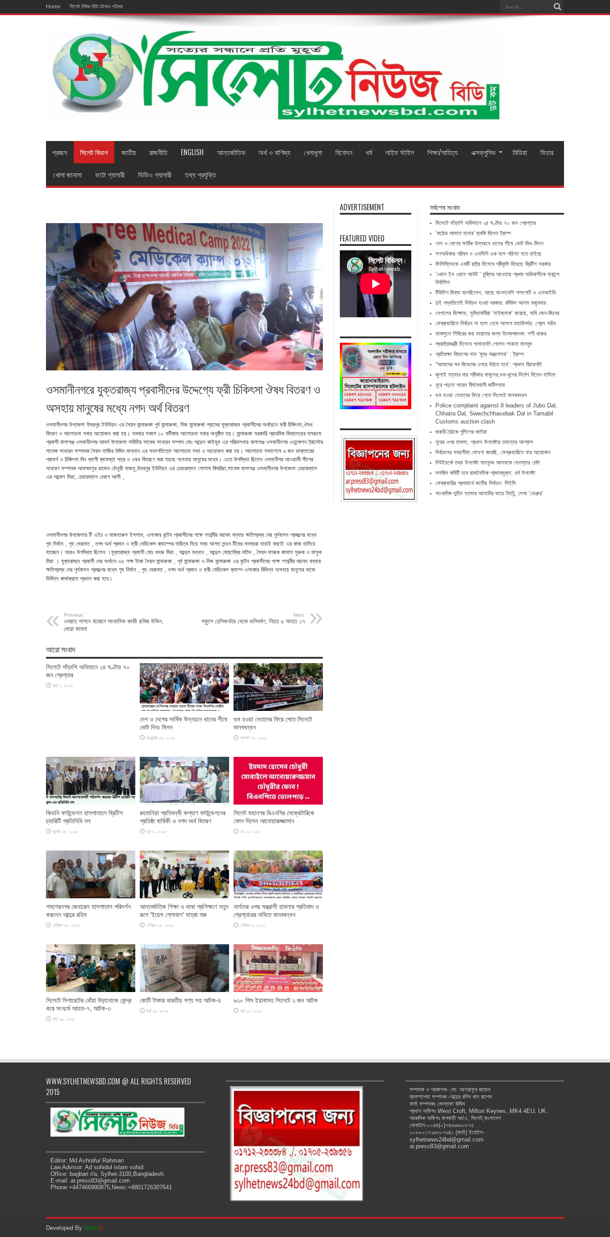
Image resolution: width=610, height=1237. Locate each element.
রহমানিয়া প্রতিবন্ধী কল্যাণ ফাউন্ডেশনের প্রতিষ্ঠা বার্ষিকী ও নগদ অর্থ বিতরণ (183, 817)
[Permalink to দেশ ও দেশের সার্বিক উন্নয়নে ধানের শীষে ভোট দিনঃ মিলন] (184, 709)
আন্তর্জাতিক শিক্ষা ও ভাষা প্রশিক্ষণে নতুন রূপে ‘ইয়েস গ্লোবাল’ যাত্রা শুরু (184, 910)
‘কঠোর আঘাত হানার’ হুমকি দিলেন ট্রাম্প (473, 233)
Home (53, 7)
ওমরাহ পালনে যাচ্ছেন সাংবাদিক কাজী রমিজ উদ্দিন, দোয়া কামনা (113, 622)
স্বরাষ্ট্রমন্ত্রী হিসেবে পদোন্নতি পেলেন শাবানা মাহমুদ (483, 343)
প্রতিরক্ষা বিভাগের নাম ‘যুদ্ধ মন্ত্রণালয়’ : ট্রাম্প (479, 354)
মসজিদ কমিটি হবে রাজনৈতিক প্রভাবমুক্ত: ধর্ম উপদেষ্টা (485, 472)
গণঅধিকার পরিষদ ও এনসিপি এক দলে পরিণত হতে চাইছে (488, 253)
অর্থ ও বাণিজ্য (274, 152)
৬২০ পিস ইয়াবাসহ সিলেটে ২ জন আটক (276, 1000)
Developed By (74, 1228)
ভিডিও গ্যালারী (154, 174)
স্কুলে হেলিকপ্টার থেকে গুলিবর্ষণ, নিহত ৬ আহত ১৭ (253, 618)
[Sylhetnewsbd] (274, 118)
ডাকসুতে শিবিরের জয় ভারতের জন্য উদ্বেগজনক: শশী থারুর (490, 333)
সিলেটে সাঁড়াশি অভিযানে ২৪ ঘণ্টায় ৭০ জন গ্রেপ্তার (485, 223)
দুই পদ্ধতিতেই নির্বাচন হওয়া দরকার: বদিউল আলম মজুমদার (490, 302)
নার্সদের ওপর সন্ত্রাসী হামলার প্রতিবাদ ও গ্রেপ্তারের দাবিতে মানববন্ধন (276, 910)
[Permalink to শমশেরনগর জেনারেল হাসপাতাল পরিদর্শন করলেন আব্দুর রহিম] (90, 896)
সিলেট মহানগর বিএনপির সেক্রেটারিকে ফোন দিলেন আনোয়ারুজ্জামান (274, 817)
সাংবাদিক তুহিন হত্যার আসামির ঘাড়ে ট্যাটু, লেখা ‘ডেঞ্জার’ (489, 493)
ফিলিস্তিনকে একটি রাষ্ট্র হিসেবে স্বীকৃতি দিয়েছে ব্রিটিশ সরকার (493, 264)
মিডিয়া (520, 152)
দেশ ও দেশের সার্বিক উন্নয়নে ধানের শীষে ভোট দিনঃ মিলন (489, 243)
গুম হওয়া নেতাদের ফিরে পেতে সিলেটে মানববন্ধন (481, 395)
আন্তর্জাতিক (231, 152)
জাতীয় (128, 152)
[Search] (557, 6)
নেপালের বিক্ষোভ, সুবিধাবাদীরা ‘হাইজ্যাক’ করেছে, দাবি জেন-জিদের (497, 313)
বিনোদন (343, 152)
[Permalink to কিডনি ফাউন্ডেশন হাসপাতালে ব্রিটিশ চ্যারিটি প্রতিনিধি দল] (90, 802)
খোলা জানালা (67, 174)
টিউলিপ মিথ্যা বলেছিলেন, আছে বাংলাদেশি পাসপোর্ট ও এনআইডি (495, 292)
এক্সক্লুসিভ (483, 152)
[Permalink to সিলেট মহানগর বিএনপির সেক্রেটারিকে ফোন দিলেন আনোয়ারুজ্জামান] (278, 802)
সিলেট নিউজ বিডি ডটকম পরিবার (96, 7)
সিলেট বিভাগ (94, 152)
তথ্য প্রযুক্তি (200, 174)
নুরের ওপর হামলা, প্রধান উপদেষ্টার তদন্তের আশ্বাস (484, 442)
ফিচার (546, 152)
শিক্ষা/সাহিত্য (442, 152)
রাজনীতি (158, 152)
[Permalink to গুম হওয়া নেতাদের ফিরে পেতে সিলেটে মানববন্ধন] (278, 709)
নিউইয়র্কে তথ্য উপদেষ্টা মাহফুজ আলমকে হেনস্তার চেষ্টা (487, 462)
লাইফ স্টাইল (399, 152)
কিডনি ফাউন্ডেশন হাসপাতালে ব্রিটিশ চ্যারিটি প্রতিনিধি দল (84, 817)
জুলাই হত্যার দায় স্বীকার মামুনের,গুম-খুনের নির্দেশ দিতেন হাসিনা (495, 374)
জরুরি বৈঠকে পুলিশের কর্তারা (461, 431)
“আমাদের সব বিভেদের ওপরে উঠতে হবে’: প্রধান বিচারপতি (488, 364)
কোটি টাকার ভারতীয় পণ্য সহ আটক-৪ (180, 1000)
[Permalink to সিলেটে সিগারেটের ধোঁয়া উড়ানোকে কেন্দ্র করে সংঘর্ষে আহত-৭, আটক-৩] (90, 990)
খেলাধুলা (313, 152)
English (192, 152)
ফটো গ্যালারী (110, 174)
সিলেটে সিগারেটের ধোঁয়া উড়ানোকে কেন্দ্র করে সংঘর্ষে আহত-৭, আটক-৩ (88, 1004)
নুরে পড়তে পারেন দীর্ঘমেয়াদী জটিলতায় (470, 385)
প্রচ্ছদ (59, 152)
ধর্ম (369, 152)
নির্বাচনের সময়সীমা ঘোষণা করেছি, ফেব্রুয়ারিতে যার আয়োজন (493, 452)
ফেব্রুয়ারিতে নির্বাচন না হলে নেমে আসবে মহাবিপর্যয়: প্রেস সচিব (495, 323)
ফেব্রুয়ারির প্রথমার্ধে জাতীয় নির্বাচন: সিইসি (475, 483)
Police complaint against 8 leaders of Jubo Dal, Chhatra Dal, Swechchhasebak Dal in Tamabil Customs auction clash (496, 413)
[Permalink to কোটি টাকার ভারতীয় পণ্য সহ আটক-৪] (184, 990)
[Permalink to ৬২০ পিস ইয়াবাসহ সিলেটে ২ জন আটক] (278, 990)
